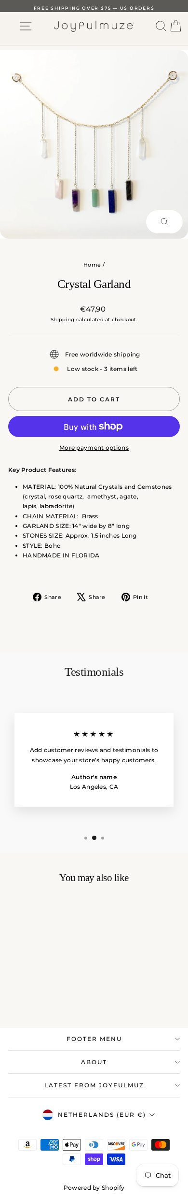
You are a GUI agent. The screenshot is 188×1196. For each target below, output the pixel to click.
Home (92, 264)
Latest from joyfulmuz (94, 1085)
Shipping (62, 319)
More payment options (94, 447)
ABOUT (94, 1062)
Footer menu (94, 1038)
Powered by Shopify (94, 1187)
